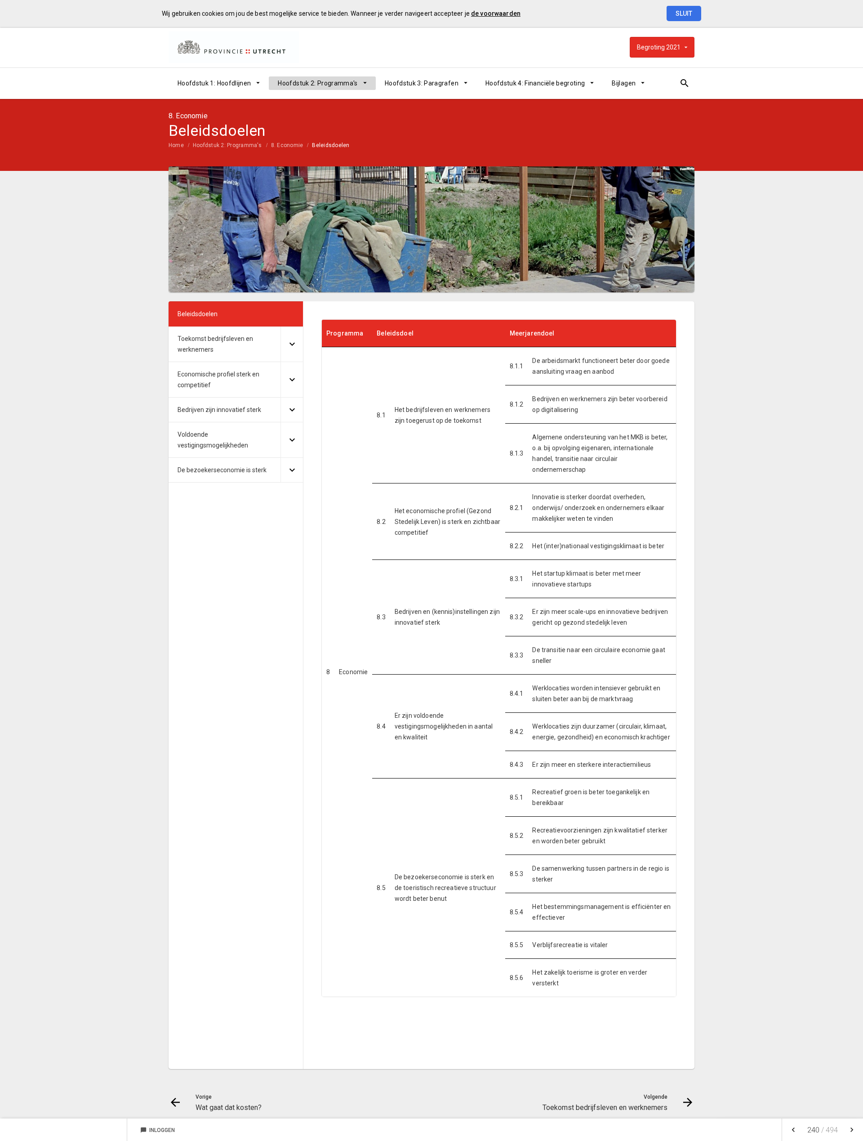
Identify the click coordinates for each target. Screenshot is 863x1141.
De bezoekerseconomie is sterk (222, 470)
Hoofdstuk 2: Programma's (317, 83)
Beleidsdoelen (330, 145)
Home (176, 145)
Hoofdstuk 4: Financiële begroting (535, 83)
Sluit (684, 13)
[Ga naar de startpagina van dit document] (234, 47)
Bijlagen (624, 83)
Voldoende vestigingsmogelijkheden (213, 440)
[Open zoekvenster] (684, 83)
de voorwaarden (495, 13)
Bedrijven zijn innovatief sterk (219, 409)
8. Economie (287, 145)
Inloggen (157, 1130)
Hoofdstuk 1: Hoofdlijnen (214, 83)
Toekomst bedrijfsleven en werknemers (215, 344)
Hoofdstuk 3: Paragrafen (421, 83)
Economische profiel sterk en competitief (218, 380)
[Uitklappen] (291, 344)
